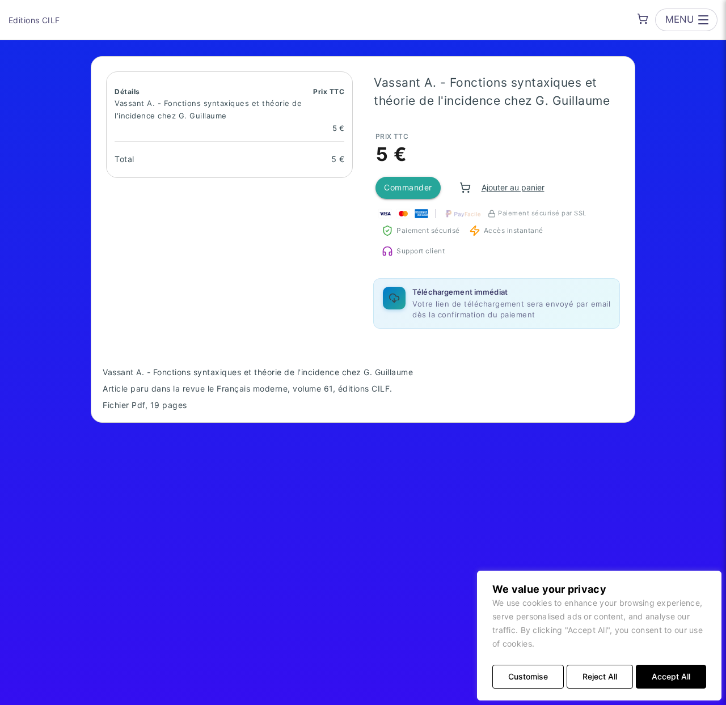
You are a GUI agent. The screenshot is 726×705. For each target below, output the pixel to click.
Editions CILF (34, 20)
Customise (528, 676)
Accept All (671, 676)
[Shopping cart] (642, 18)
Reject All (600, 676)
